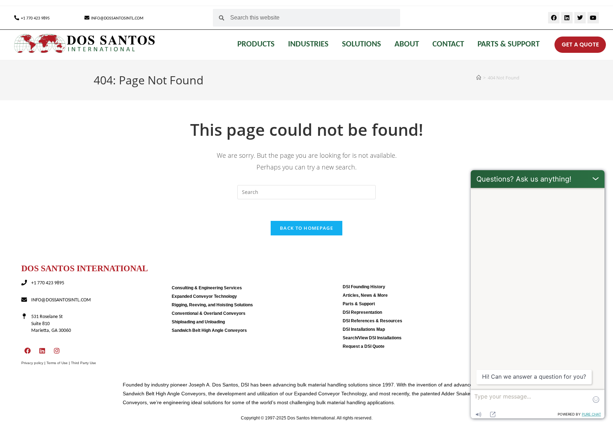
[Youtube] (593, 17)
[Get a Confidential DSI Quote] (549, 45)
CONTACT (448, 44)
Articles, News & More (365, 295)
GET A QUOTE (580, 44)
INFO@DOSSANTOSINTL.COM (117, 18)
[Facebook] (553, 17)
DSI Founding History (364, 286)
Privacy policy (32, 363)
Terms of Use (57, 363)
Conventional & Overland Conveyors (208, 313)
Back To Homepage (306, 228)
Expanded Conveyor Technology (204, 296)
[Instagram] (56, 350)
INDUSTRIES (308, 44)
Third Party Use (83, 363)
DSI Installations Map (364, 329)
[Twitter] (580, 17)
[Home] (478, 77)
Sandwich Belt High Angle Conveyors (209, 330)
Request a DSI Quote (364, 346)
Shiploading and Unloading (198, 321)
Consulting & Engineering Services (207, 287)
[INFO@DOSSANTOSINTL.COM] (86, 17)
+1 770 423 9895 (35, 18)
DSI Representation (362, 312)
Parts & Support (508, 44)
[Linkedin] (567, 17)
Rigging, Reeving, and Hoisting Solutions (212, 304)
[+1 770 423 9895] (16, 17)
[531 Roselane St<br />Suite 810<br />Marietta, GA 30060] (24, 316)
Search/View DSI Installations (372, 337)
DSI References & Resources (372, 320)
